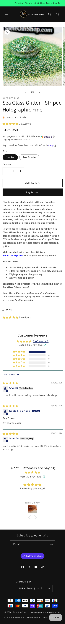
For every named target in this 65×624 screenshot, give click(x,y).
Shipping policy (32, 617)
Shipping (6, 140)
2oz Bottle (29, 157)
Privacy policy (53, 612)
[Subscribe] (51, 544)
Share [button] (9, 309)
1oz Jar (10, 157)
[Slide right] (39, 92)
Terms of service (14, 617)
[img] (10, 383)
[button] (6, 14)
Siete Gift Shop (20, 612)
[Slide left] (25, 92)
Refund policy (37, 612)
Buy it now (32, 192)
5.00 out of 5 (41, 341)
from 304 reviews (30, 476)
